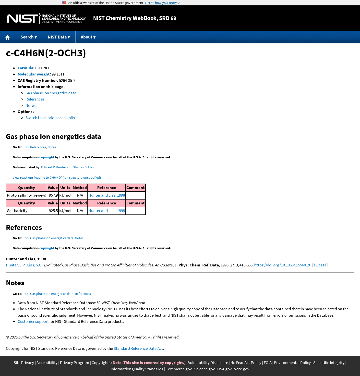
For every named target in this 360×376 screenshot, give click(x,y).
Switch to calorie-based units (50, 117)
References (34, 99)
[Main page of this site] (7, 37)
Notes (30, 105)
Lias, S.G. (34, 265)
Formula (25, 68)
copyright (46, 157)
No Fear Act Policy (245, 362)
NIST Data (57, 37)
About (86, 37)
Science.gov (204, 369)
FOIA (268, 362)
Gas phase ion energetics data (50, 93)
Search (27, 37)
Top (26, 147)
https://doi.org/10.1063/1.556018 (282, 265)
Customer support (33, 321)
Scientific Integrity (329, 362)
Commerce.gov (179, 369)
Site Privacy (24, 362)
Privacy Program (74, 362)
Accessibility (47, 362)
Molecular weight (34, 74)
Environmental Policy (292, 362)
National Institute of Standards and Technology (46, 18)
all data (319, 265)
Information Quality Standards (137, 369)
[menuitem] (7, 37)
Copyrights (101, 362)
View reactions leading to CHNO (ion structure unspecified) (57, 177)
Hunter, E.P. (15, 265)
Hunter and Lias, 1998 (106, 195)
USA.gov (224, 369)
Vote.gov (241, 369)
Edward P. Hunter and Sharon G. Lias (67, 167)
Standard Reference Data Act (138, 348)
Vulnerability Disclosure (208, 362)
